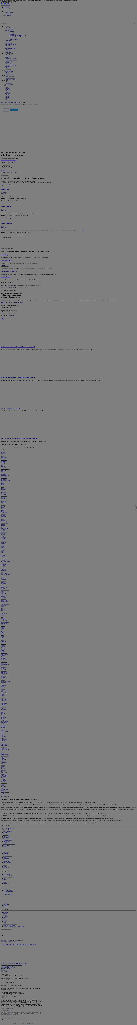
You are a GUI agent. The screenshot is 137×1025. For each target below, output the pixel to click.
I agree (1, 3)
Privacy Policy (9, 2)
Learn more (6, 3)
